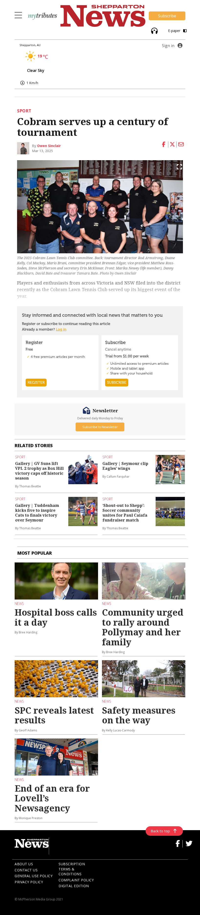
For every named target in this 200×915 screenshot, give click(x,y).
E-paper (174, 30)
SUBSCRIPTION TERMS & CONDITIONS (72, 869)
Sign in (168, 45)
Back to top (160, 830)
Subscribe (167, 16)
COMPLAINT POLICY (76, 880)
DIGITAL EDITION (74, 886)
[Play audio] (153, 30)
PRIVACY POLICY (29, 882)
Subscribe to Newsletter (100, 427)
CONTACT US (26, 870)
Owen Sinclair (49, 145)
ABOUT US (24, 864)
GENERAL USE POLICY (33, 876)
